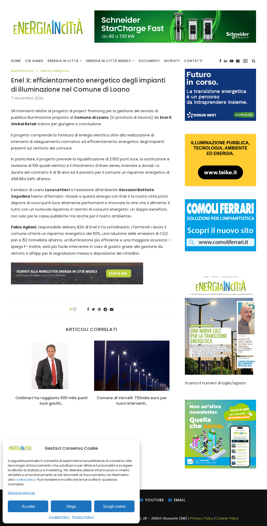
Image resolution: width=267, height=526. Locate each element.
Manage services (21, 493)
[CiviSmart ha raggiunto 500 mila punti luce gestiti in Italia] (51, 366)
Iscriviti (172, 61)
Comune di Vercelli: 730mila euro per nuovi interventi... (132, 400)
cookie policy (25, 479)
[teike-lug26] (220, 136)
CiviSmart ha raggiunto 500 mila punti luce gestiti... (51, 400)
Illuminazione (22, 71)
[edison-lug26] (220, 71)
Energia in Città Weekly (108, 61)
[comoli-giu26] (220, 201)
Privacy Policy (83, 517)
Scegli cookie (114, 506)
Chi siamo (34, 61)
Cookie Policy (59, 517)
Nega (71, 506)
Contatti (193, 61)
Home (16, 61)
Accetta (28, 506)
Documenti (149, 61)
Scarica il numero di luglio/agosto (215, 383)
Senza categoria (55, 71)
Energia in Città (63, 61)
